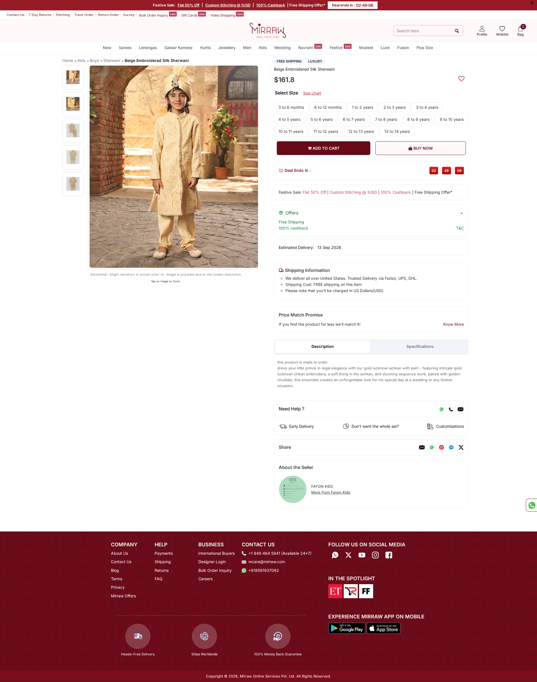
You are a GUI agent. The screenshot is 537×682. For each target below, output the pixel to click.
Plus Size (425, 47)
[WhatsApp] (441, 409)
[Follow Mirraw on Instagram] (375, 555)
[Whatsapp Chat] (531, 505)
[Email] (460, 409)
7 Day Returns (40, 15)
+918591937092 (263, 570)
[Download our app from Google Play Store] (346, 627)
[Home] (268, 30)
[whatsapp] (431, 447)
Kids (263, 47)
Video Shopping (226, 14)
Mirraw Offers (123, 595)
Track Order (84, 15)
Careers (205, 578)
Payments (164, 553)
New (107, 47)
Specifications (420, 346)
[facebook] (451, 447)
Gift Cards (193, 14)
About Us (119, 553)
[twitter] (461, 447)
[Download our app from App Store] (383, 627)
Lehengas (148, 47)
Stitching (63, 15)
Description (322, 346)
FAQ (158, 578)
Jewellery (227, 47)
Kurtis (205, 47)
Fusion (403, 47)
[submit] (457, 31)
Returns (162, 570)
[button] (72, 77)
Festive (340, 47)
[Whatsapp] (335, 555)
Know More (453, 324)
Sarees (125, 47)
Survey (129, 15)
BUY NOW (422, 148)
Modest (366, 47)
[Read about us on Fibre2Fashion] (366, 591)
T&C (460, 228)
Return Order (108, 15)
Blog (115, 570)
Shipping (163, 561)
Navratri (309, 47)
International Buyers (216, 553)
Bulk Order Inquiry (157, 14)
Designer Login (212, 561)
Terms (116, 578)
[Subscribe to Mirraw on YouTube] (362, 555)
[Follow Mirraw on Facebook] (389, 555)
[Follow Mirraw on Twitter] (348, 555)
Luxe (385, 47)
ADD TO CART (325, 148)
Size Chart (312, 93)
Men (247, 47)
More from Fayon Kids (330, 492)
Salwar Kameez (178, 47)
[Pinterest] (441, 447)
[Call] (450, 409)
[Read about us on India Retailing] (351, 591)
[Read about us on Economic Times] (335, 591)
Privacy (118, 587)
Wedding (282, 47)
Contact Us (15, 15)
